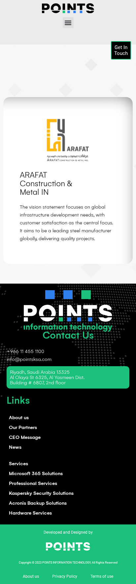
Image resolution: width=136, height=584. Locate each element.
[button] (68, 22)
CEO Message (25, 437)
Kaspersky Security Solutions (41, 493)
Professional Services (33, 483)
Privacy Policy (64, 576)
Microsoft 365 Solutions (36, 473)
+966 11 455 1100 (25, 351)
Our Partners (23, 427)
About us (19, 417)
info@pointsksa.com (29, 359)
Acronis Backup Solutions (38, 503)
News (15, 447)
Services (18, 464)
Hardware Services (30, 513)
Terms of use (101, 576)
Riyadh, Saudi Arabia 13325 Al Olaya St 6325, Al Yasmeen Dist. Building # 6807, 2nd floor (47, 377)
